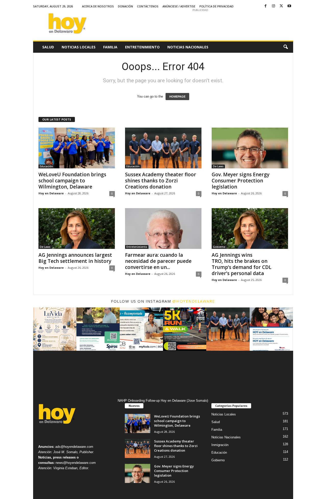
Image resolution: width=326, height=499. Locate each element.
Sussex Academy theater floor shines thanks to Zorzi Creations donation (160, 180)
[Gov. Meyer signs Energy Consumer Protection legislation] (250, 148)
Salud (48, 47)
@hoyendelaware (193, 301)
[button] (285, 47)
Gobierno (219, 247)
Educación (46, 166)
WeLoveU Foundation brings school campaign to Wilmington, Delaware (72, 180)
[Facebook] (266, 6)
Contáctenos (147, 6)
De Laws (218, 166)
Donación (125, 6)
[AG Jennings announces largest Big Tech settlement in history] (76, 228)
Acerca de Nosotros (98, 6)
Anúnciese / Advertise (178, 6)
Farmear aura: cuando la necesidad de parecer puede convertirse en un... (158, 261)
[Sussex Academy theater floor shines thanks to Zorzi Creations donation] (163, 148)
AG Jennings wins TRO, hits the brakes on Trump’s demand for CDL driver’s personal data (241, 264)
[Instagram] (273, 6)
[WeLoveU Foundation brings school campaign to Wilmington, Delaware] (76, 148)
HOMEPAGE (177, 96)
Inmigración (219, 445)
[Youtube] (289, 6)
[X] (281, 6)
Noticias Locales (79, 47)
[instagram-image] (54, 329)
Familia (110, 47)
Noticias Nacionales (187, 47)
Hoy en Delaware (51, 193)
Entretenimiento (142, 47)
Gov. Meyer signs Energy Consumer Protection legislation (240, 180)
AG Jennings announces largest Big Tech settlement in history (75, 258)
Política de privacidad (216, 6)
